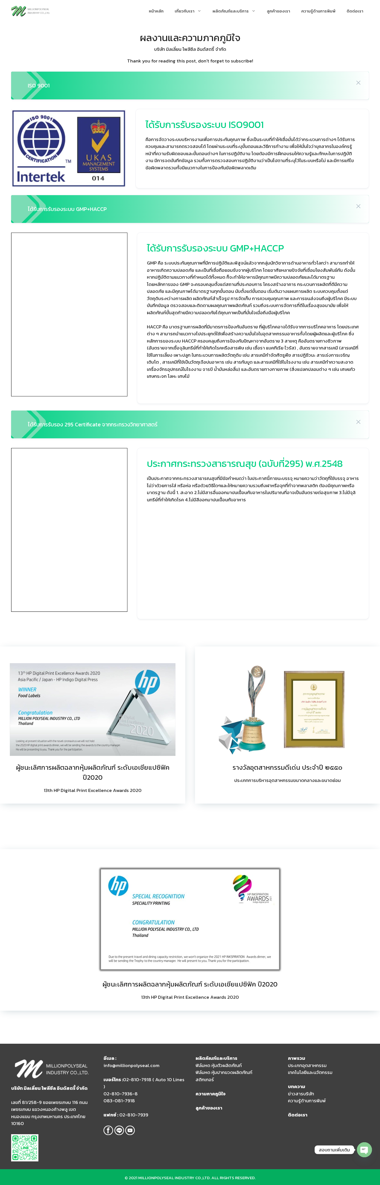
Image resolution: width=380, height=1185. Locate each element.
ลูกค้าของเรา (278, 11)
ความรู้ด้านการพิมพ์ (318, 11)
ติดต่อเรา (355, 11)
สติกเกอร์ (205, 1079)
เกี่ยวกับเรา (184, 11)
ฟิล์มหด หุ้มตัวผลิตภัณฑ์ (219, 1065)
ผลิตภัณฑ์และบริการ (231, 11)
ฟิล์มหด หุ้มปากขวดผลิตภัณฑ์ (224, 1072)
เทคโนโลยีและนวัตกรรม (310, 1072)
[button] (358, 82)
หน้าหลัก (156, 11)
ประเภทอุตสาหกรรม (307, 1065)
